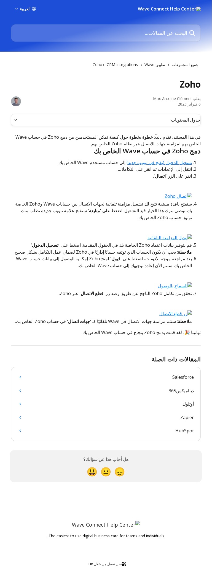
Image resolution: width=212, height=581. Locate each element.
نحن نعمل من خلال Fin (105, 563)
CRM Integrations (122, 64)
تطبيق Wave (154, 64)
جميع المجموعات (185, 64)
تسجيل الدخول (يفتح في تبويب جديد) (159, 162)
